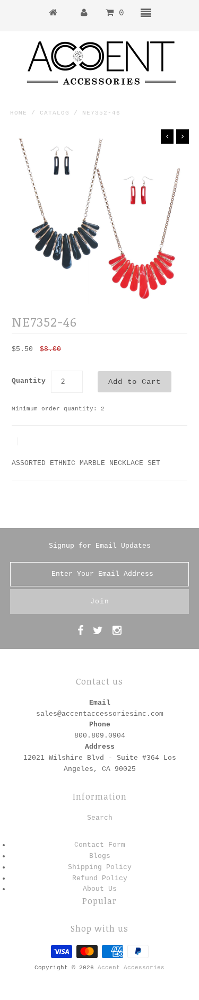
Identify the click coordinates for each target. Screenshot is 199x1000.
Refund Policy (99, 878)
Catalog (55, 113)
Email (99, 703)
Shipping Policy (100, 867)
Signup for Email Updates (100, 546)
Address (100, 747)
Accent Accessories (131, 967)
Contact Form (99, 845)
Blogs (99, 856)
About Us (100, 889)
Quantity (29, 381)
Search (100, 818)
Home (18, 113)
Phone (99, 725)
